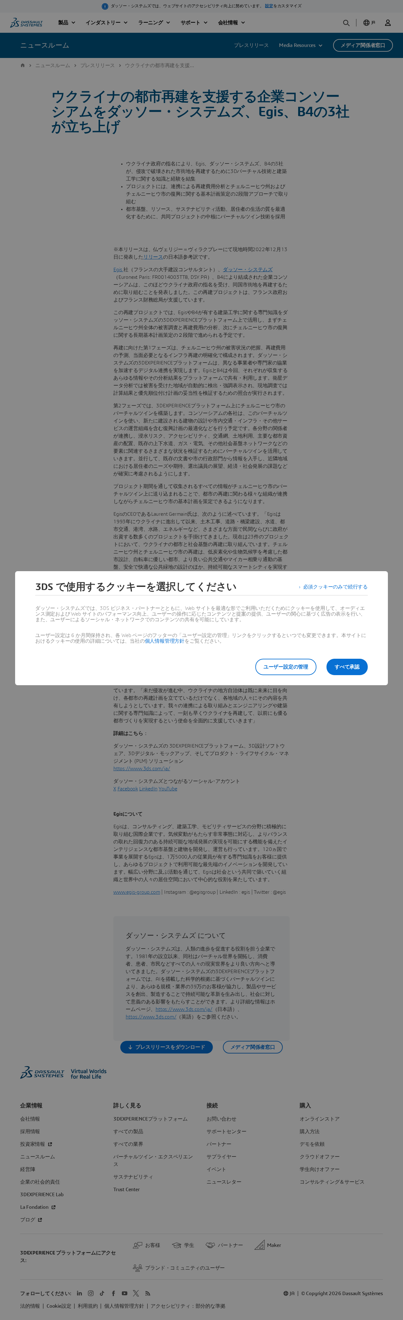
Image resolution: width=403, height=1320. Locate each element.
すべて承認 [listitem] (347, 666)
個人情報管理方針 (164, 641)
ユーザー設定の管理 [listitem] (286, 666)
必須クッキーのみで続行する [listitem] (335, 586)
